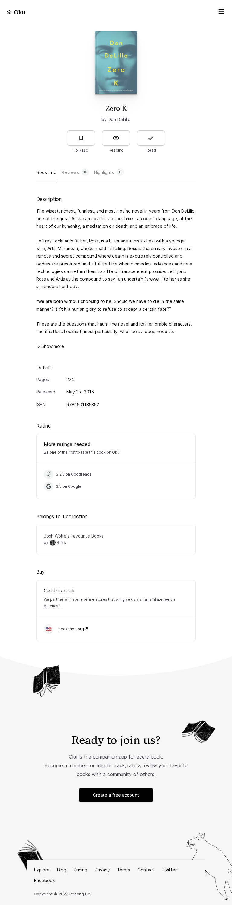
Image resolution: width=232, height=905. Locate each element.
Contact (145, 870)
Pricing (80, 870)
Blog (61, 870)
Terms (123, 870)
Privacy (102, 870)
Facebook (44, 880)
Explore (42, 870)
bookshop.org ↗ (73, 629)
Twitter (169, 870)
